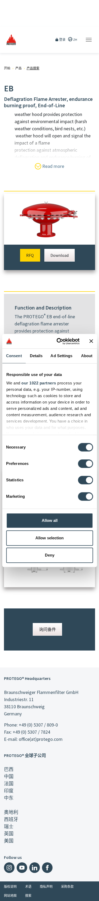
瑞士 (8, 826)
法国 (8, 784)
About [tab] (87, 355)
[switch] (85, 463)
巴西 (8, 769)
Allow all (50, 520)
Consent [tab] (14, 355)
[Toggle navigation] (88, 39)
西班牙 (11, 819)
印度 (8, 791)
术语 (28, 887)
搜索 (28, 896)
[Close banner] (91, 341)
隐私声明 (46, 887)
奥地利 (11, 812)
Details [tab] (36, 355)
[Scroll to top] (91, 893)
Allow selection (49, 538)
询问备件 (47, 629)
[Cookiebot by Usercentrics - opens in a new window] (59, 341)
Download (59, 255)
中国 (8, 776)
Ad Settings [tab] (61, 355)
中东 (8, 798)
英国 (8, 834)
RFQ (30, 255)
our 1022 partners (38, 383)
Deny (49, 555)
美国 (8, 841)
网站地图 (10, 896)
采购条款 (67, 887)
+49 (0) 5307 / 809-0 (38, 725)
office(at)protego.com (41, 739)
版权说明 (10, 887)
